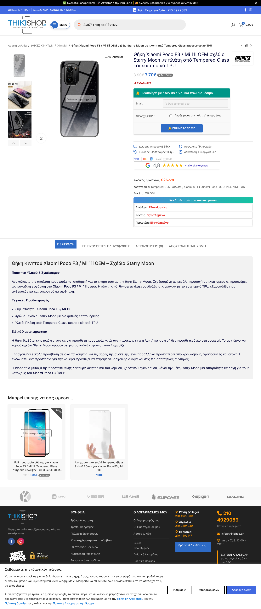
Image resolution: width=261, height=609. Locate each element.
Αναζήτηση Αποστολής (85, 553)
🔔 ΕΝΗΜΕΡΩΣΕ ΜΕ (181, 128)
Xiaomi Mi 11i (192, 186)
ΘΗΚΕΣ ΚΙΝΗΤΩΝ (42, 45)
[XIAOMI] (60, 496)
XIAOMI (62, 45)
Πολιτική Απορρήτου (130, 598)
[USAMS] (130, 496)
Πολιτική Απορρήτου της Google (73, 603)
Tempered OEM (161, 186)
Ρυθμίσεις (179, 589)
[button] (13, 143)
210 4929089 (184, 515)
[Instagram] (20, 541)
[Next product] (251, 45)
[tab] (66, 244)
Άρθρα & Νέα (142, 533)
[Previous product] (241, 45)
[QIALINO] (235, 496)
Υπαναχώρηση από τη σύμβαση (92, 540)
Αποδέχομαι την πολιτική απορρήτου (197, 115)
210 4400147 (183, 535)
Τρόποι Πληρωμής (82, 526)
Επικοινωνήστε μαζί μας (86, 560)
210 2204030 (184, 525)
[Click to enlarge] (41, 138)
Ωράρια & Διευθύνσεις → (192, 547)
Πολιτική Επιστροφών (84, 533)
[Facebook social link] (245, 10)
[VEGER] (95, 496)
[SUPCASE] (165, 496)
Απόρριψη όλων (209, 589)
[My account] (233, 25)
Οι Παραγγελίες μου (146, 526)
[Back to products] (246, 45)
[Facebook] (11, 541)
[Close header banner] (256, 3)
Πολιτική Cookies (16, 603)
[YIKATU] (25, 496)
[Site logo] (27, 24)
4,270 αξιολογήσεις (196, 165)
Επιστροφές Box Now (84, 547)
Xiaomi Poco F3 (211, 186)
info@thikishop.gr (232, 533)
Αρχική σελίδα (17, 45)
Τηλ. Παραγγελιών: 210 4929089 (162, 10)
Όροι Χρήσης (141, 548)
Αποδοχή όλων (241, 589)
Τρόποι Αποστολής (82, 520)
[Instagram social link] (250, 10)
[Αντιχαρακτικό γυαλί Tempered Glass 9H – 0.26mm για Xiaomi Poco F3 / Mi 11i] (99, 433)
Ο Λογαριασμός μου (146, 520)
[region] (130, 586)
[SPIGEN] (200, 496)
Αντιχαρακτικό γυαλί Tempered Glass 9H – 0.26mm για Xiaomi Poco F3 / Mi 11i (99, 466)
